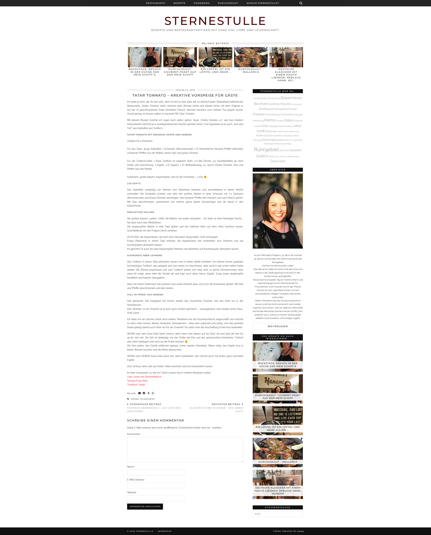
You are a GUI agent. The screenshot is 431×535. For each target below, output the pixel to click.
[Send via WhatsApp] (153, 393)
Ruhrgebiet (147, 399)
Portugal (257, 140)
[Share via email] (139, 393)
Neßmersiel (283, 131)
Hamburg (258, 120)
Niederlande (294, 132)
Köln (265, 126)
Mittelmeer (271, 131)
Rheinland (269, 143)
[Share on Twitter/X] (148, 393)
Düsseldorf (281, 109)
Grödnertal (287, 114)
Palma (296, 136)
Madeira (281, 126)
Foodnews (202, 3)
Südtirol (262, 156)
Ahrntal (257, 98)
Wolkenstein (294, 156)
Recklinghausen (273, 139)
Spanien (296, 150)
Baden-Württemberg (270, 98)
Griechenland (273, 114)
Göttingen (298, 115)
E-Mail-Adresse (136, 479)
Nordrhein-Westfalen (283, 136)
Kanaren (298, 120)
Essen (293, 109)
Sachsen (284, 150)
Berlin (298, 98)
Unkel (276, 157)
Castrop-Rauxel (279, 104)
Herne (135, 399)
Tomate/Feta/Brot (137, 380)
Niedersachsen (264, 135)
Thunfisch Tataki (136, 384)
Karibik (257, 126)
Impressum (165, 531)
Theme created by (288, 531)
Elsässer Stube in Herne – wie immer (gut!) (216, 408)
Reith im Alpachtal (293, 140)
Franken (259, 114)
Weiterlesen (278, 326)
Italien (289, 120)
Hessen (280, 120)
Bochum (261, 104)
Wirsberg (283, 157)
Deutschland (296, 104)
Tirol (271, 156)
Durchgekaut (228, 3)
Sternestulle (215, 21)
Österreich (277, 161)
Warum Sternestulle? (263, 3)
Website (131, 492)
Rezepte (180, 3)
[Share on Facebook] (144, 393)
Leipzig (273, 126)
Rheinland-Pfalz (283, 143)
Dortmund (266, 109)
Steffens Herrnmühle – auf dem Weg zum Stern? (154, 408)
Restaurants (155, 3)
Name (131, 466)
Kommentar (134, 434)
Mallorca (289, 126)
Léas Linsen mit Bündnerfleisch (144, 376)
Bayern (287, 98)
